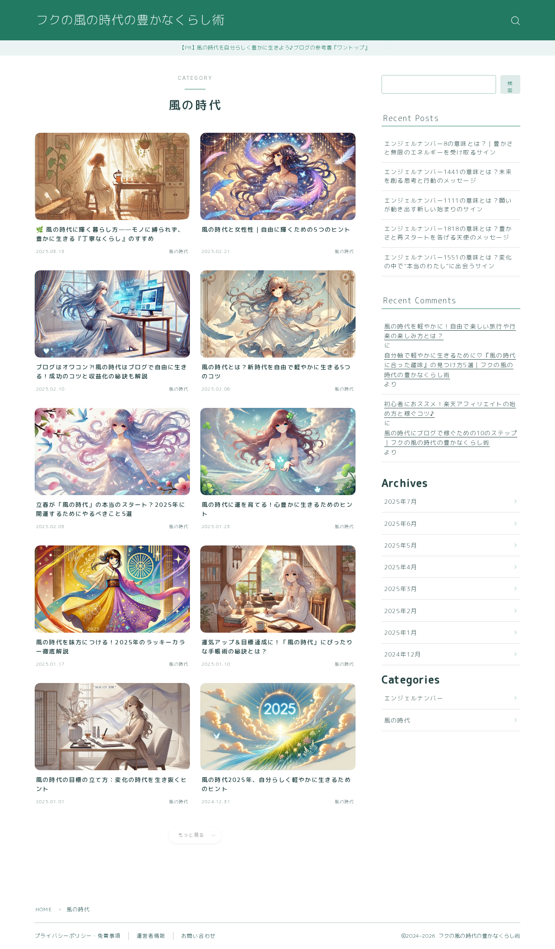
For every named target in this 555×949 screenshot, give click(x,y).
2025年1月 (400, 632)
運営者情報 (151, 935)
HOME (44, 909)
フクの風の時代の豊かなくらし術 (130, 20)
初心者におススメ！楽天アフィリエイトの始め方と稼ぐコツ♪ (450, 408)
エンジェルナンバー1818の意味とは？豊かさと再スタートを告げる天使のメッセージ (448, 232)
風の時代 (397, 720)
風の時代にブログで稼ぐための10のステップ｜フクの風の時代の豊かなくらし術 (450, 438)
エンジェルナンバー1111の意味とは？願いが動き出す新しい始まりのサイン (448, 204)
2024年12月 (402, 654)
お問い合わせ (198, 935)
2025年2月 (400, 611)
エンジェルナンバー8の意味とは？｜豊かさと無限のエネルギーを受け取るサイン (448, 147)
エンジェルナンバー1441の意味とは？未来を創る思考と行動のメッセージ (448, 175)
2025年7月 (400, 501)
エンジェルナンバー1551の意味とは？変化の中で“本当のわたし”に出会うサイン (448, 261)
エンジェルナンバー (414, 698)
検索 (510, 86)
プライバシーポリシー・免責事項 (78, 935)
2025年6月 (400, 523)
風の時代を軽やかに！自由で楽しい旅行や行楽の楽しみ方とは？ (450, 331)
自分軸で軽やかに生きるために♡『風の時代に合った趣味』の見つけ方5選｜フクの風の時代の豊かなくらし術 (450, 365)
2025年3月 (400, 589)
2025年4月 (400, 567)
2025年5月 (400, 545)
